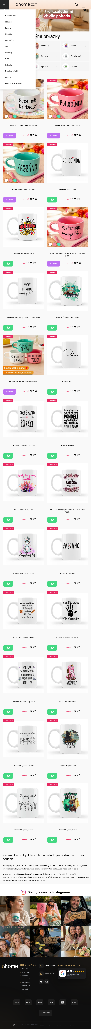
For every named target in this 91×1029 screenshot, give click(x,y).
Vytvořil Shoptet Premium (27, 1025)
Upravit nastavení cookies (63, 1025)
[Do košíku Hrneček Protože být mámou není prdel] (8, 328)
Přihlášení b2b (26, 986)
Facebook (41, 981)
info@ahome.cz (49, 974)
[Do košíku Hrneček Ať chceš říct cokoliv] (52, 648)
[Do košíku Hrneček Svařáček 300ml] (8, 648)
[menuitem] (18, 15)
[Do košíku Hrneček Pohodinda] (52, 199)
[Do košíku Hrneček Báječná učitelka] (8, 776)
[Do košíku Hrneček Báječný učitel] (8, 840)
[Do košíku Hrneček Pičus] (52, 392)
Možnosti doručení (27, 969)
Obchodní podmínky (27, 979)
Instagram (46, 981)
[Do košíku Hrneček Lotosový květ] (8, 520)
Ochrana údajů (26, 982)
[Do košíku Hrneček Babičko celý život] (8, 712)
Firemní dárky (26, 989)
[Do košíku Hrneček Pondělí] (52, 456)
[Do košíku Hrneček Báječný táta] (52, 776)
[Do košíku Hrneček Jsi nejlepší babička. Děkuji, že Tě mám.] (52, 520)
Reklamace (25, 976)
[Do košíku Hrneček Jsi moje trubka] (8, 264)
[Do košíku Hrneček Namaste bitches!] (8, 584)
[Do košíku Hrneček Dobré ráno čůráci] (8, 456)
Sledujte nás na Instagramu (49, 892)
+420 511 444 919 (50, 966)
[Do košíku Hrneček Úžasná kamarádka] (52, 328)
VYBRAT (9, 136)
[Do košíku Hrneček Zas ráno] (52, 584)
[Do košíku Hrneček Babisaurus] (52, 712)
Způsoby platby (26, 972)
